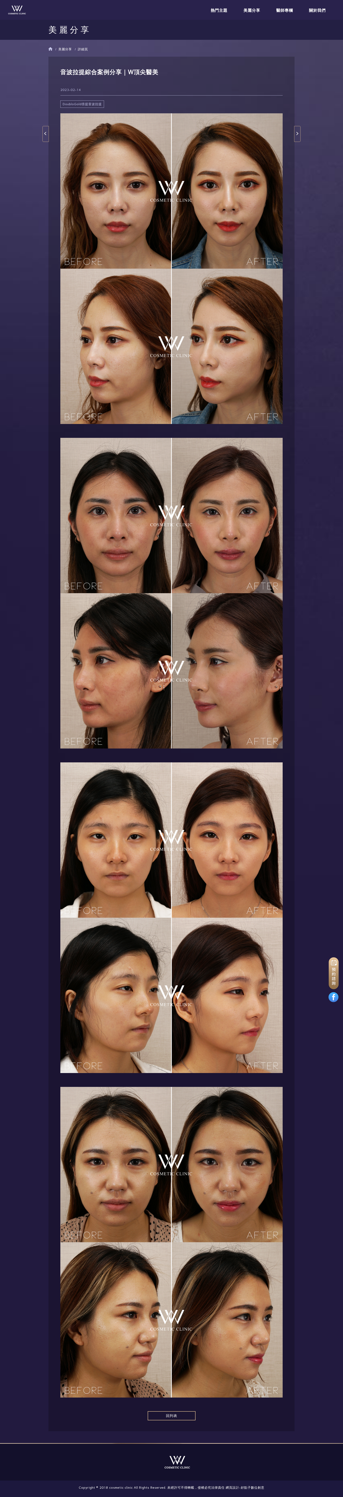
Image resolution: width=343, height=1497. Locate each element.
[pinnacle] (17, 10)
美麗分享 (252, 10)
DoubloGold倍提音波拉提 (82, 104)
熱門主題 (219, 10)
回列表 (171, 1416)
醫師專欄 (284, 10)
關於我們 (317, 10)
